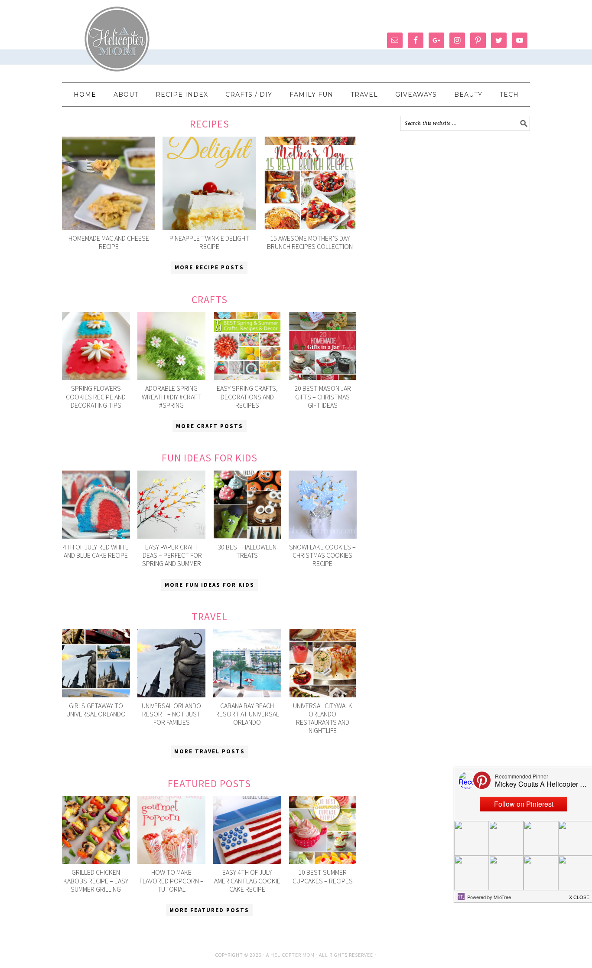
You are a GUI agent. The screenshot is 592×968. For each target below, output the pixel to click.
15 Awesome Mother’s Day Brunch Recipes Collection (310, 242)
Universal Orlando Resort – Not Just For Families (171, 713)
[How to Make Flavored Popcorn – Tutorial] (171, 830)
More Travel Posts (209, 751)
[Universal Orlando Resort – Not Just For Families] (171, 663)
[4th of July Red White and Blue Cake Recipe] (96, 505)
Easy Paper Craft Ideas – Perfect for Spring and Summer (171, 555)
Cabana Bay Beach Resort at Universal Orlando (247, 713)
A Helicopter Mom (291, 955)
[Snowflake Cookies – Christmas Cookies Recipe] (323, 505)
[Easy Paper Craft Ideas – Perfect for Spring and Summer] (171, 505)
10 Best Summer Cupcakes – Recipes (323, 876)
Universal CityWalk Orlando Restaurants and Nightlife (322, 718)
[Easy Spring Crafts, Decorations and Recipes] (247, 346)
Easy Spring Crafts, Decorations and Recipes (247, 396)
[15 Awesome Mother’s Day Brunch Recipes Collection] (310, 183)
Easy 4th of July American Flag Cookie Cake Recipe (247, 880)
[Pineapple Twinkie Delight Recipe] (209, 183)
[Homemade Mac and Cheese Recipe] (108, 183)
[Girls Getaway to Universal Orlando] (96, 663)
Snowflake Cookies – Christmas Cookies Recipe (322, 555)
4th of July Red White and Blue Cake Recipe (96, 551)
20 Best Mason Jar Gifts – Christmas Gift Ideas (322, 396)
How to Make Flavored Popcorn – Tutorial (172, 880)
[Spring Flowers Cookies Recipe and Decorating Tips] (96, 346)
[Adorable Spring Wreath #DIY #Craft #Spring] (171, 346)
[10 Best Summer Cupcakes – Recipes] (323, 830)
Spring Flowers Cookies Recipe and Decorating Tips (96, 396)
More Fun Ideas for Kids (209, 585)
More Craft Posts (209, 426)
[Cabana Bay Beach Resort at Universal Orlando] (247, 663)
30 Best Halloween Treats (247, 551)
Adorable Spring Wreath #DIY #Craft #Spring (171, 396)
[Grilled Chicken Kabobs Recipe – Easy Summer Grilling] (96, 830)
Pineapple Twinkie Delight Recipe (209, 242)
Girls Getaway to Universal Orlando (96, 709)
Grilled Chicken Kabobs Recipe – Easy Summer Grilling (95, 880)
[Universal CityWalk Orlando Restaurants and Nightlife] (323, 663)
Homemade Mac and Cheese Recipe (108, 242)
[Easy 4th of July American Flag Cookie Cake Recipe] (247, 830)
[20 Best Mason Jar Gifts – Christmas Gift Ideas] (323, 346)
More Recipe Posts (209, 267)
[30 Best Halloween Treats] (247, 505)
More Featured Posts (209, 910)
